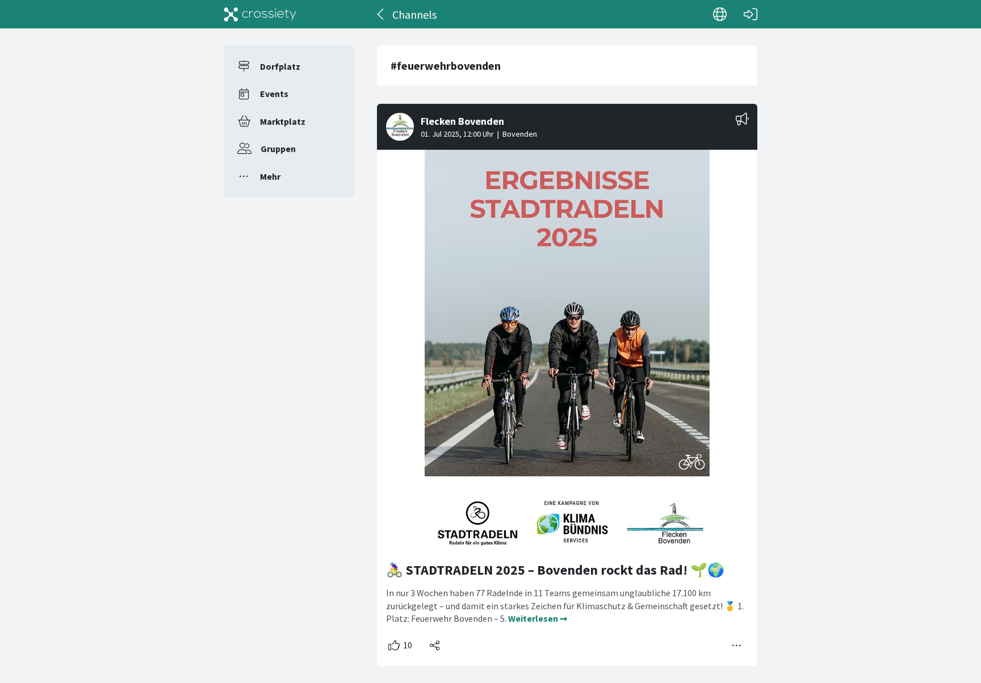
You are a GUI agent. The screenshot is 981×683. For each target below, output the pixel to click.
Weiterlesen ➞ (537, 618)
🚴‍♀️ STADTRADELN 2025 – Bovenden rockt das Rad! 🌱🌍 (555, 570)
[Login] (750, 14)
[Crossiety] (260, 14)
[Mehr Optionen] (737, 645)
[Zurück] (381, 14)
